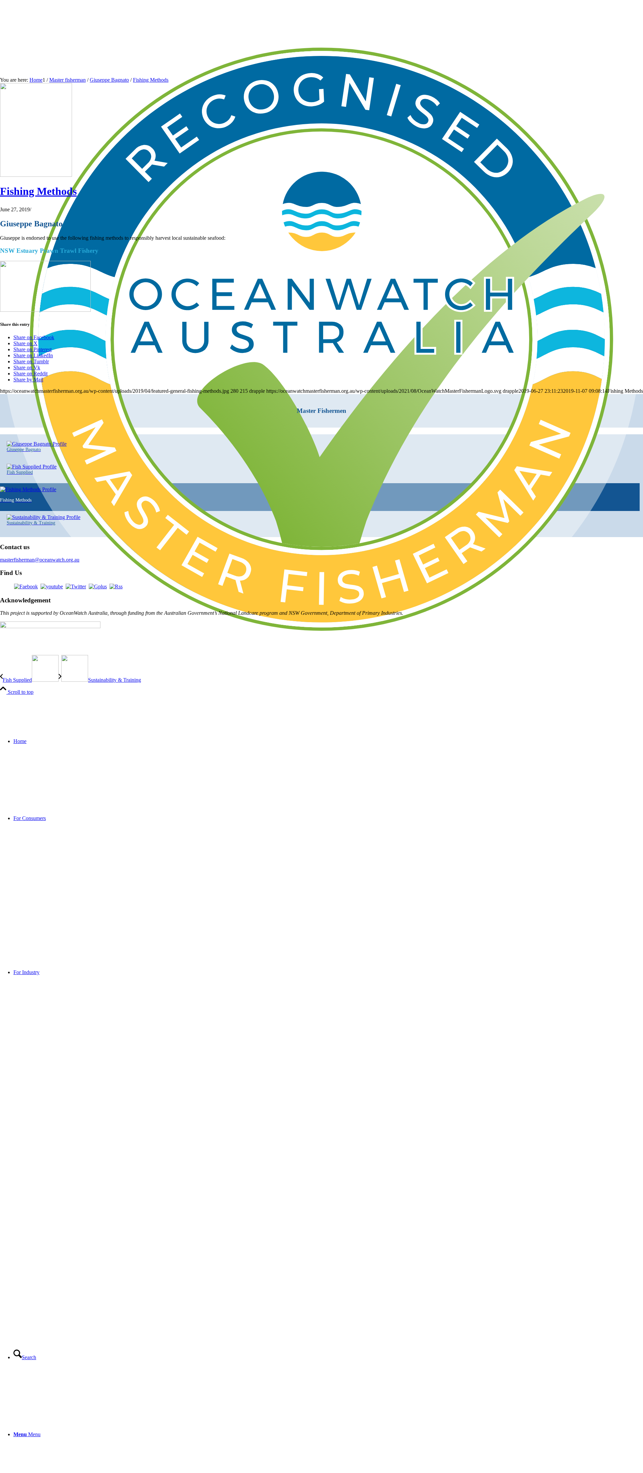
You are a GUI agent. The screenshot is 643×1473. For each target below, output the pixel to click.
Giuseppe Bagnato (109, 80)
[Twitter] (76, 586)
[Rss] (116, 586)
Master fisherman (67, 80)
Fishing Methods (150, 80)
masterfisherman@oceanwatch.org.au (39, 560)
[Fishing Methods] (36, 175)
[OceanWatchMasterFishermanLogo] (321, 659)
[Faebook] (26, 586)
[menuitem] (328, 741)
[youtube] (52, 586)
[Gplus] (98, 586)
